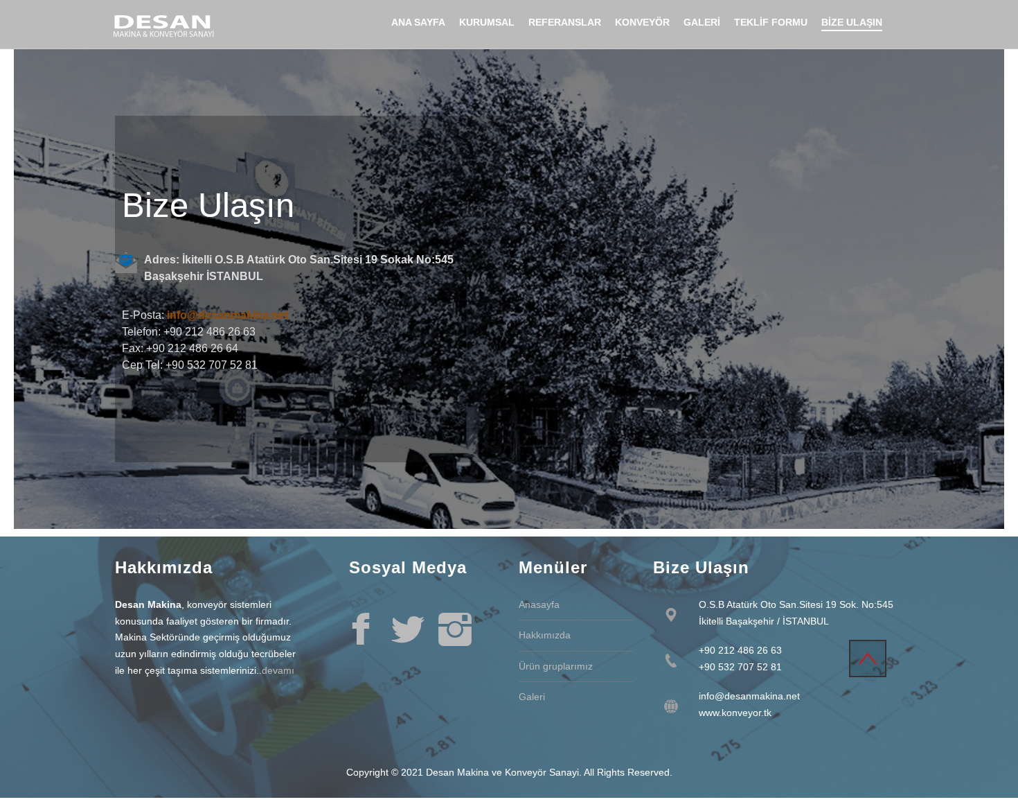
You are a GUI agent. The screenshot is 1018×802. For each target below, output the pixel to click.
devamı (278, 670)
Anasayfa (539, 604)
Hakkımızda (545, 634)
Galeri (532, 696)
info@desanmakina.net (227, 315)
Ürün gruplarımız (556, 666)
